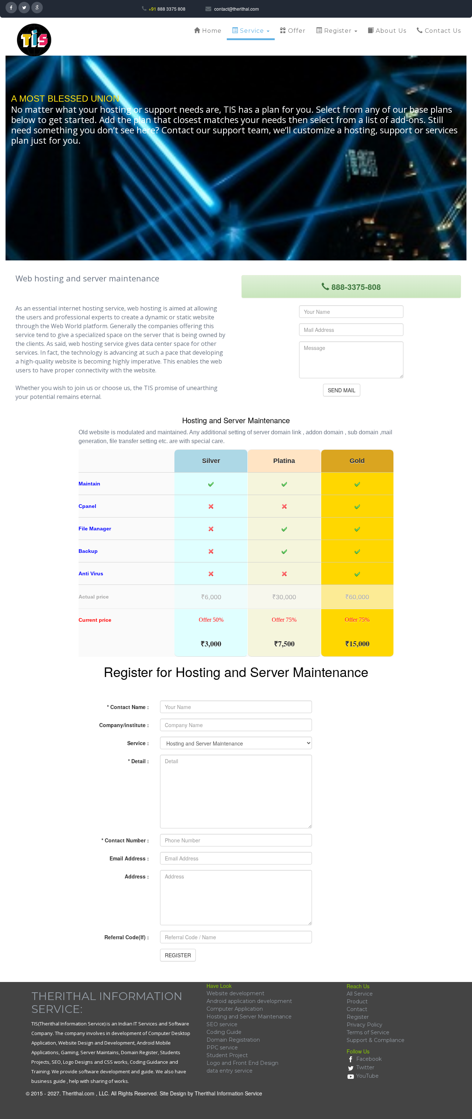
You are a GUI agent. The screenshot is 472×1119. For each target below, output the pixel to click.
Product (357, 1001)
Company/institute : (124, 725)
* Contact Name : (128, 707)
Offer (296, 30)
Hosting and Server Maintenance (249, 1016)
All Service (360, 993)
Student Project (227, 1055)
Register (338, 30)
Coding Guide (224, 1032)
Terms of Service (368, 1032)
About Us (390, 30)
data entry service (229, 1070)
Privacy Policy (364, 1024)
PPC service (222, 1047)
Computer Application (234, 1009)
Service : (138, 743)
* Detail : (138, 761)
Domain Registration (233, 1039)
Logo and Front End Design (242, 1063)
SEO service (221, 1024)
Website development (235, 993)
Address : (137, 876)
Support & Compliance (376, 1040)
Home (211, 30)
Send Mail (341, 390)
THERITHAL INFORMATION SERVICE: (107, 1002)
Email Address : (129, 858)
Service (252, 30)
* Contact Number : (125, 840)
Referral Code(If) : (126, 937)
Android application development (249, 1001)
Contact (357, 1009)
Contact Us (442, 30)
